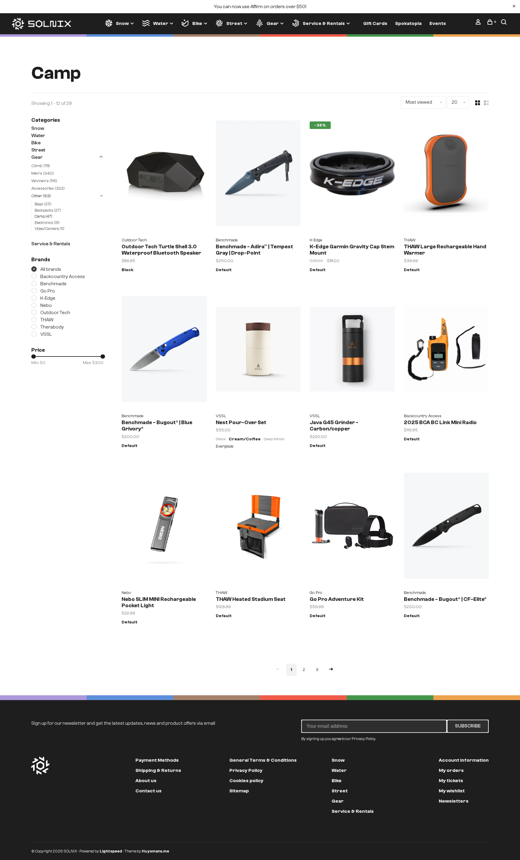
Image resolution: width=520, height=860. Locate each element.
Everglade (225, 446)
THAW (47, 320)
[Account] (478, 23)
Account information (464, 760)
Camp (43, 216)
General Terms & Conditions (263, 760)
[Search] (504, 23)
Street (234, 23)
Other (41, 196)
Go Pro (47, 291)
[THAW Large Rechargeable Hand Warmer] (446, 175)
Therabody (52, 327)
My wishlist (452, 791)
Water (160, 23)
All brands (50, 269)
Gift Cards (375, 23)
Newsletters (454, 801)
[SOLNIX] (40, 766)
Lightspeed (111, 851)
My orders (451, 770)
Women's (44, 181)
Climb (40, 166)
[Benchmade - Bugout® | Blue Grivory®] (164, 351)
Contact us (148, 791)
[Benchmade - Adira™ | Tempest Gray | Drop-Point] (258, 175)
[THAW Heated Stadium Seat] (258, 527)
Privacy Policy (245, 770)
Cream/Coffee (245, 439)
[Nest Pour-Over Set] (258, 351)
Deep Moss (274, 439)
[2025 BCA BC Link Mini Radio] (446, 351)
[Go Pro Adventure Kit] (352, 527)
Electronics (47, 222)
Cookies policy (246, 780)
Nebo (46, 305)
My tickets (451, 780)
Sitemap (239, 791)
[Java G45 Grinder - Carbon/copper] (352, 351)
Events (437, 23)
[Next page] (331, 670)
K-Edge (47, 298)
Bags (43, 204)
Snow (122, 23)
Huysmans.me (155, 851)
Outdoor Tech (55, 312)
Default (224, 270)
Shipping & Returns (158, 770)
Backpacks (48, 210)
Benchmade (53, 283)
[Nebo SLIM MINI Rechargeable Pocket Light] (164, 527)
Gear (272, 23)
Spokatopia (408, 23)
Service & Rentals (324, 23)
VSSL (46, 334)
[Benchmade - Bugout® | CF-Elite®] (446, 527)
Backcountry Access (62, 276)
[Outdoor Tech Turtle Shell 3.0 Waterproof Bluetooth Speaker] (164, 175)
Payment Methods (157, 760)
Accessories (48, 188)
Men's (42, 173)
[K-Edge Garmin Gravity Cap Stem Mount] (352, 175)
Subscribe (468, 726)
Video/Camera (49, 228)
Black (127, 270)
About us (145, 780)
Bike (197, 23)
